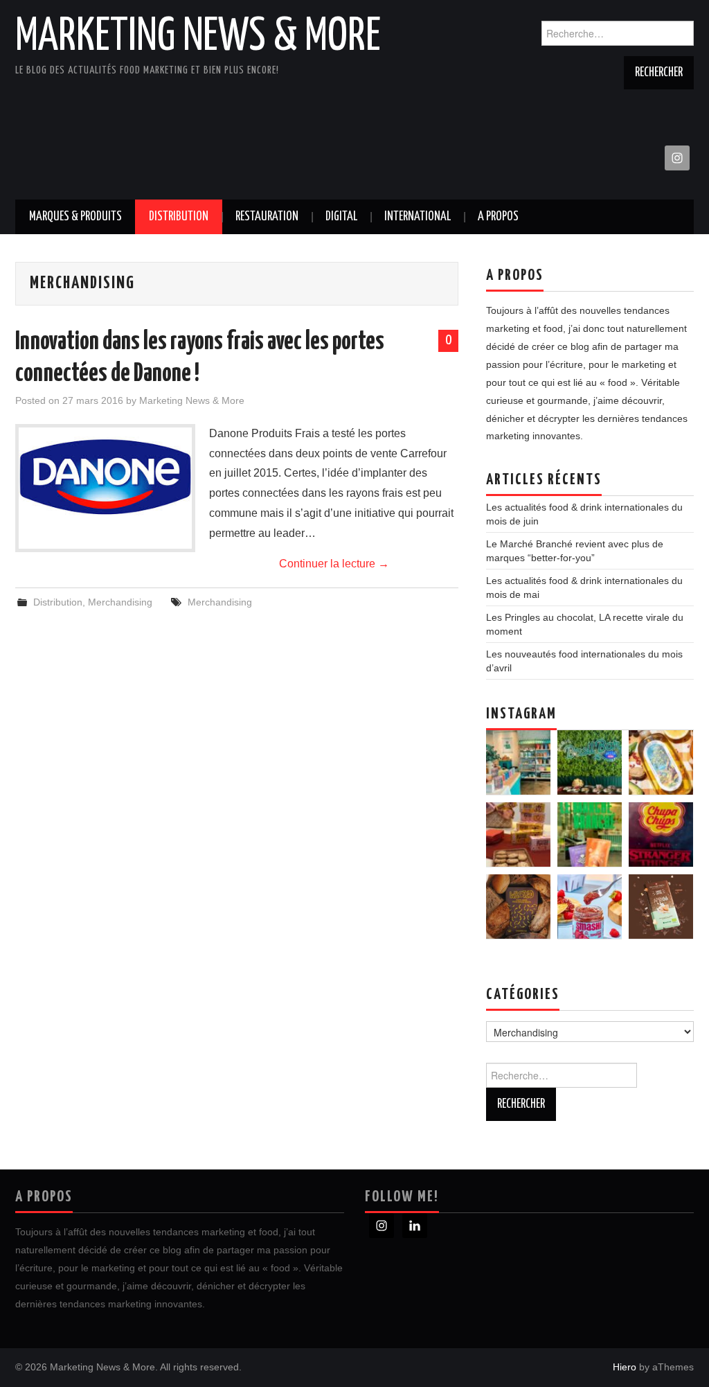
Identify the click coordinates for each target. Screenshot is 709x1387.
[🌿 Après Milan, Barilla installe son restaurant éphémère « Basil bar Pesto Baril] (589, 762)
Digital (341, 217)
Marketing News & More (198, 37)
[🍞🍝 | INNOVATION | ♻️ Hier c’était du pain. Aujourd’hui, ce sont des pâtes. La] (518, 906)
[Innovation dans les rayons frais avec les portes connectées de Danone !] (105, 475)
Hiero (624, 1366)
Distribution (178, 217)
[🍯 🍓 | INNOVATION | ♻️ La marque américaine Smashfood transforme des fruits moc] (589, 906)
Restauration (266, 217)
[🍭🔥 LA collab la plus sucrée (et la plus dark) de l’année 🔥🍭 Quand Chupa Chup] (661, 834)
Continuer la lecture (334, 563)
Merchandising (120, 602)
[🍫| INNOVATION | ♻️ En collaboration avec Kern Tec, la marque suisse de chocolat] (661, 906)
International (417, 217)
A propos (498, 217)
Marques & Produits (75, 217)
